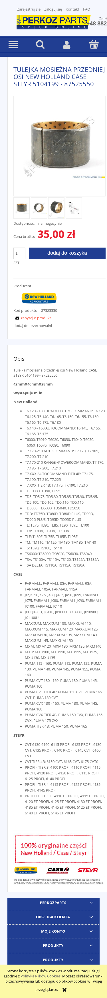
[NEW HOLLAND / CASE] (39, 297)
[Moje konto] (67, 44)
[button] (13, 44)
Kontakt (72, 9)
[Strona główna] (54, 21)
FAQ (86, 9)
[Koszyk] (93, 44)
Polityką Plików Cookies (40, 976)
